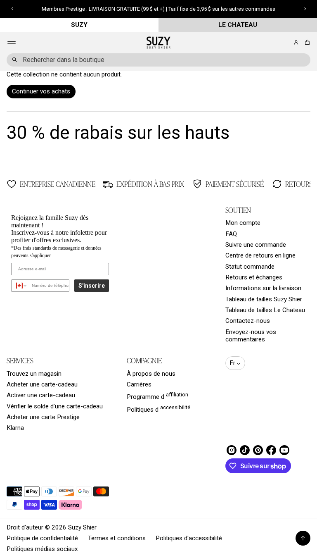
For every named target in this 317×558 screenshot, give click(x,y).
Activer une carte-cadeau (41, 395)
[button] (306, 42)
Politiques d (158, 408)
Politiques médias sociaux (42, 549)
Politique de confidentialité (42, 538)
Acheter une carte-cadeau (42, 384)
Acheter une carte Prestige (43, 417)
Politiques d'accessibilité (189, 538)
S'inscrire (91, 285)
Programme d (157, 396)
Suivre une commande (255, 244)
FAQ (231, 234)
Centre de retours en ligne (260, 255)
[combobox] (158, 60)
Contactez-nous (247, 320)
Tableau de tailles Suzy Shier (263, 299)
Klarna (15, 428)
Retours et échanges (253, 277)
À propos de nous (151, 373)
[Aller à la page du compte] (296, 42)
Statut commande (249, 266)
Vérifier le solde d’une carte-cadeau (55, 406)
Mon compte (242, 223)
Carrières (139, 384)
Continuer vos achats (41, 91)
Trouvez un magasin (34, 373)
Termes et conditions (117, 538)
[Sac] (306, 42)
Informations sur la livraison (263, 288)
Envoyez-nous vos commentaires (250, 335)
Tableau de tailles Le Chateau (265, 310)
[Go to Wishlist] (285, 43)
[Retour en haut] (303, 538)
